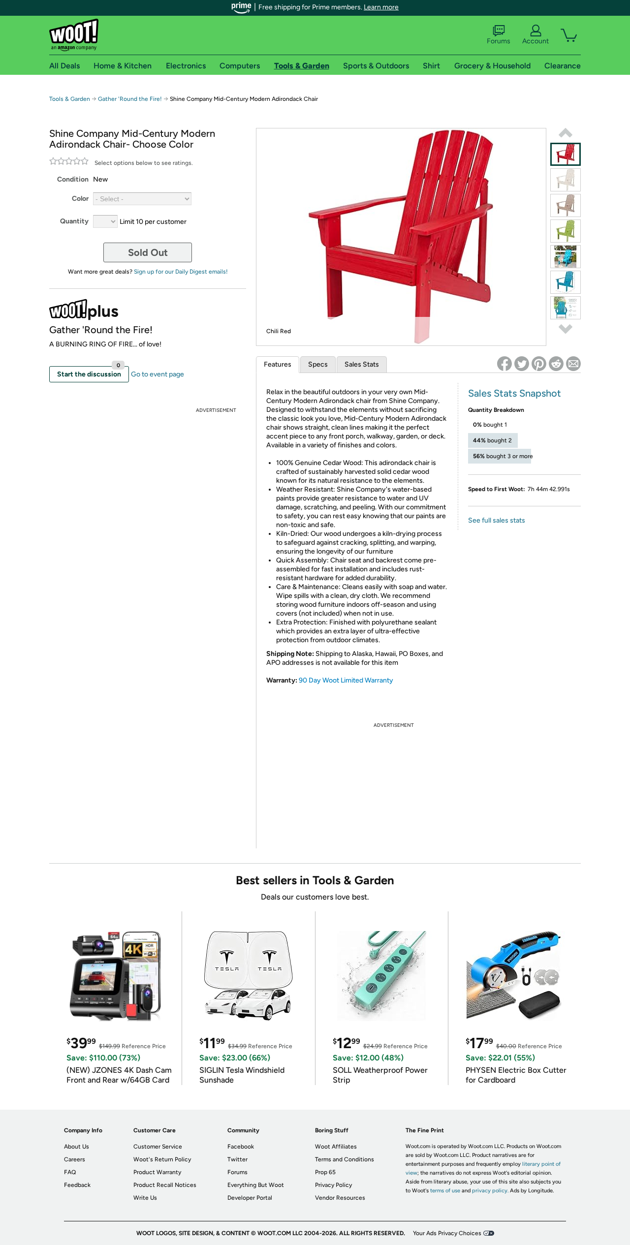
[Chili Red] (565, 154)
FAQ (70, 1172)
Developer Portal (249, 1197)
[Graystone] (565, 205)
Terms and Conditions (344, 1159)
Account (535, 41)
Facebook (240, 1146)
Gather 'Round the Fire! (130, 98)
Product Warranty (157, 1172)
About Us (76, 1146)
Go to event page (157, 374)
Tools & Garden (69, 98)
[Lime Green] (565, 231)
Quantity (74, 221)
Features (277, 364)
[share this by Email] (573, 363)
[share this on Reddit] (556, 363)
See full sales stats (496, 520)
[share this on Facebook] (504, 363)
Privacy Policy (333, 1185)
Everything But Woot (255, 1185)
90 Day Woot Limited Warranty (346, 680)
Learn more (381, 7)
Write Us (145, 1197)
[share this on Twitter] (521, 363)
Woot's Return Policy (162, 1159)
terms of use (445, 1190)
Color (80, 198)
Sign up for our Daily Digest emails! (181, 271)
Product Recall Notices (164, 1185)
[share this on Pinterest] (539, 363)
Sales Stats (362, 364)
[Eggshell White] (565, 179)
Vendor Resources (340, 1197)
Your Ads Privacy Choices (447, 1233)
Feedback (77, 1185)
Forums (498, 41)
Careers (74, 1159)
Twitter (237, 1159)
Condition (73, 179)
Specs (318, 364)
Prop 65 (325, 1172)
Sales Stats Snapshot (514, 393)
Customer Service (157, 1146)
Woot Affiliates (336, 1146)
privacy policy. (490, 1190)
